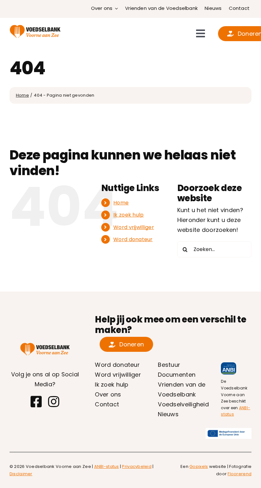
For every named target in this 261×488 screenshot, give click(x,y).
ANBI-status (106, 466)
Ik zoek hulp (128, 214)
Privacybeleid (137, 466)
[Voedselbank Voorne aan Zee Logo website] (35, 27)
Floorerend (239, 474)
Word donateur (133, 239)
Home (121, 202)
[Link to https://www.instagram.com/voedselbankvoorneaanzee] (53, 401)
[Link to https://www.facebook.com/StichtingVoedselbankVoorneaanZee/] (36, 401)
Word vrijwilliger (133, 227)
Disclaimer (21, 474)
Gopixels (198, 466)
